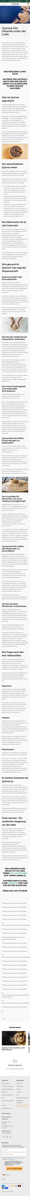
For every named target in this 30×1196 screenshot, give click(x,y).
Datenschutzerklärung (10, 1159)
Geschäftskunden (6, 1108)
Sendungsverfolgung (7, 1086)
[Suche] (5, 4)
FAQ (3, 1097)
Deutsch (7, 1174)
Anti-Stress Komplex (16, 1)
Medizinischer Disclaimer (20, 1101)
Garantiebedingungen (22, 1097)
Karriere (4, 1105)
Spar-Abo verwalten (7, 1095)
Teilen (3, 1018)
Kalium (9, 247)
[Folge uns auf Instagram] (7, 1137)
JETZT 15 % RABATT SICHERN (14, 1168)
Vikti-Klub (4, 1092)
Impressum (20, 1083)
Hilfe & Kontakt (5, 1083)
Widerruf (19, 1089)
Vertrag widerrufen (22, 1105)
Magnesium (13, 245)
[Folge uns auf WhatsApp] (10, 1137)
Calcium (17, 730)
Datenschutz (20, 1086)
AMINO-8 (21, 875)
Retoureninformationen (7, 1101)
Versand (19, 1092)
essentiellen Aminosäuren (20, 429)
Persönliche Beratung (7, 1089)
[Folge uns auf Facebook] (3, 1137)
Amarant (6, 104)
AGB (18, 1095)
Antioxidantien (23, 288)
